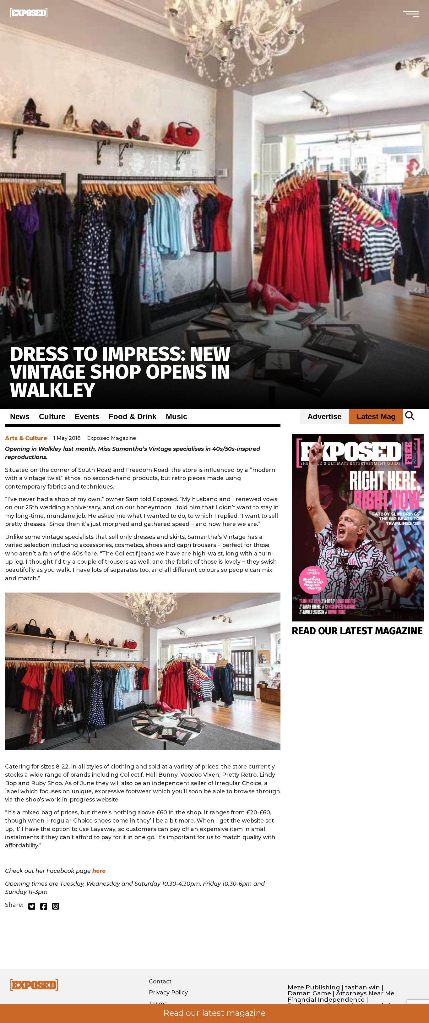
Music (176, 416)
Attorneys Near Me (365, 993)
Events (87, 416)
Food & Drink (132, 416)
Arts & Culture (26, 438)
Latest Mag (376, 416)
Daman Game (309, 993)
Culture (52, 416)
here (99, 870)
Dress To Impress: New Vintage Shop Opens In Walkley (120, 372)
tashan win (362, 987)
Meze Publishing (314, 987)
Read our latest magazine (214, 1013)
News (20, 416)
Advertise (324, 416)
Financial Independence (326, 1000)
